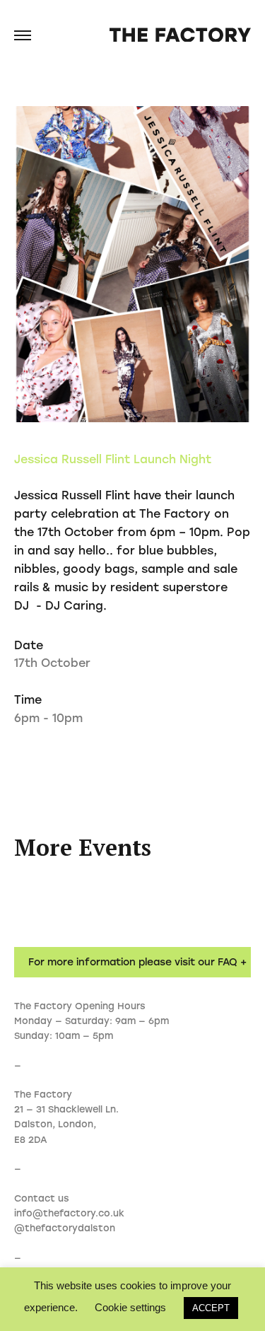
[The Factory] (180, 36)
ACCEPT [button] (211, 1308)
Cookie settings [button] (130, 1307)
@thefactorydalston (64, 1228)
